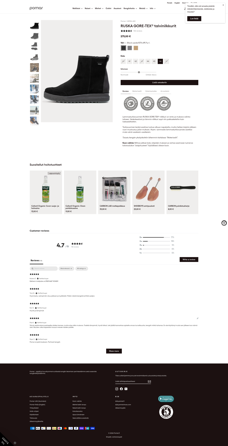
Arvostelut (165, 91)
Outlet (108, 8)
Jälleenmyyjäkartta (36, 421)
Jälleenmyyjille (120, 408)
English (177, 3)
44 (148, 61)
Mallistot (77, 8)
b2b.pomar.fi (119, 401)
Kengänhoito (129, 8)
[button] (34, 25)
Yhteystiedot (34, 408)
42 (136, 61)
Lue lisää (194, 19)
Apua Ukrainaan (78, 414)
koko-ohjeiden (153, 143)
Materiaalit (137, 91)
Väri (135, 43)
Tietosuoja (33, 418)
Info (152, 8)
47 (166, 61)
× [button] (223, 5)
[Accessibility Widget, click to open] (224, 223)
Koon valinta (77, 401)
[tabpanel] (114, 311)
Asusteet (117, 8)
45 (154, 61)
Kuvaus (126, 91)
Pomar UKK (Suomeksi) (38, 401)
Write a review (189, 259)
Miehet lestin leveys (79, 405)
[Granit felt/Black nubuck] (129, 48)
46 (160, 61)
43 (142, 61)
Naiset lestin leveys (79, 408)
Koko (123, 56)
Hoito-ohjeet (34, 411)
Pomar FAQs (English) (37, 405)
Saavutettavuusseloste (81, 418)
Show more (114, 351)
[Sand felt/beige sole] (135, 48)
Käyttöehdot (34, 414)
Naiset (88, 8)
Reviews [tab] (36, 260)
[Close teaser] (15, 443)
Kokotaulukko (151, 91)
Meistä (142, 8)
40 (123, 61)
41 (129, 61)
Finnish (169, 3)
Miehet (98, 8)
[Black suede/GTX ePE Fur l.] (123, 48)
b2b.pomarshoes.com (123, 405)
